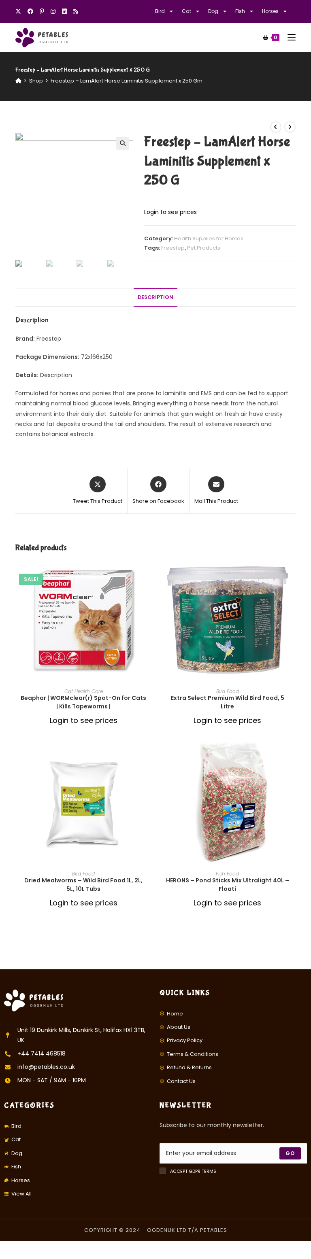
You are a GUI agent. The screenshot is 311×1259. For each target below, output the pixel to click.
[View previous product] (275, 127)
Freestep (173, 248)
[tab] (155, 297)
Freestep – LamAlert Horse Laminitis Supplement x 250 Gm (126, 81)
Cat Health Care (83, 691)
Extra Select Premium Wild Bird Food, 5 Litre (227, 702)
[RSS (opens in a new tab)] (75, 11)
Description (155, 297)
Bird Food (227, 691)
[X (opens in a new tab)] (19, 11)
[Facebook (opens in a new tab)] (30, 11)
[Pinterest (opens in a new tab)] (41, 11)
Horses (270, 11)
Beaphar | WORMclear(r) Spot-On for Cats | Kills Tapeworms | (83, 702)
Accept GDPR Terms (193, 1171)
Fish (240, 11)
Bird (160, 11)
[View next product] (290, 127)
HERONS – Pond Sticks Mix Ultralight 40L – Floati (227, 884)
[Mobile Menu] (288, 37)
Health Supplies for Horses (208, 238)
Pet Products (203, 248)
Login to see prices (170, 212)
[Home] (18, 81)
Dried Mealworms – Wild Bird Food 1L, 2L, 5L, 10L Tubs (83, 884)
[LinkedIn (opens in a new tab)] (64, 11)
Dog (213, 11)
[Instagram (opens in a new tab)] (53, 11)
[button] (149, 595)
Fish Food (227, 873)
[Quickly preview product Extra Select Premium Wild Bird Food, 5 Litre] (293, 574)
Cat (186, 11)
